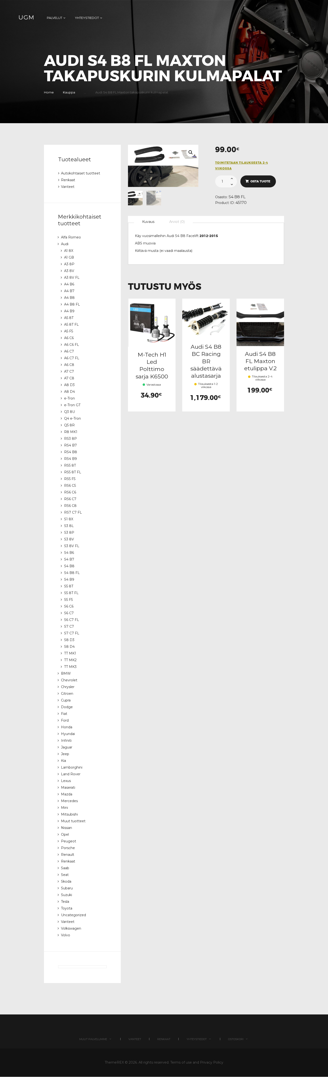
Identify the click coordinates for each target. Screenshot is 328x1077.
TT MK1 (70, 653)
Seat (65, 875)
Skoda (66, 881)
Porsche (68, 848)
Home (49, 92)
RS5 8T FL (72, 472)
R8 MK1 (70, 432)
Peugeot (68, 841)
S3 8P (69, 532)
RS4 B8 (70, 452)
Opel (65, 834)
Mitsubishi (69, 814)
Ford (65, 720)
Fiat (64, 714)
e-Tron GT (72, 405)
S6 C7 (69, 613)
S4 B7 (69, 559)
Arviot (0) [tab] (177, 222)
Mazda (66, 794)
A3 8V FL (71, 277)
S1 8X (68, 519)
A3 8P (69, 264)
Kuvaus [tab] (148, 222)
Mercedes (69, 801)
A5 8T (68, 318)
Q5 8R (69, 425)
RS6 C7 (70, 499)
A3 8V (69, 271)
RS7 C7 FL (73, 512)
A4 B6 (69, 284)
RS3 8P (70, 438)
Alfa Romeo (71, 237)
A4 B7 (69, 291)
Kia (63, 761)
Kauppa (69, 92)
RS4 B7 (70, 445)
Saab (65, 868)
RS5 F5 (69, 479)
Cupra (66, 700)
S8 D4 (69, 646)
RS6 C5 (70, 485)
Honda (66, 727)
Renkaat (68, 180)
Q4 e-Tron (72, 418)
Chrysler (67, 687)
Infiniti (66, 740)
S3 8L (69, 526)
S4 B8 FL (237, 197)
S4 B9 (69, 579)
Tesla (65, 901)
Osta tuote (260, 181)
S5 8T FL (71, 593)
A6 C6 (69, 338)
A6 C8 (69, 365)
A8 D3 (69, 385)
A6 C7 (69, 351)
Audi (64, 244)
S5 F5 (68, 599)
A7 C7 (69, 371)
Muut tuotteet (73, 821)
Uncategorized (73, 915)
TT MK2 (70, 660)
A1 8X (68, 251)
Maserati (68, 787)
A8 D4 (69, 391)
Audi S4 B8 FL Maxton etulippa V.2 (260, 361)
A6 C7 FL (71, 358)
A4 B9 (69, 311)
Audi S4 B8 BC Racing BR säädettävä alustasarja (206, 361)
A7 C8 (69, 378)
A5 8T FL (71, 324)
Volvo (65, 935)
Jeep (65, 754)
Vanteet (67, 187)
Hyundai (68, 734)
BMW (66, 673)
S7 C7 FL (71, 633)
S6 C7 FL (71, 620)
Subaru (67, 888)
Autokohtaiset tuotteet (80, 173)
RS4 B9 (70, 459)
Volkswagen (71, 928)
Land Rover (70, 774)
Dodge (67, 707)
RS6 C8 (70, 506)
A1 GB (69, 257)
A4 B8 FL (72, 304)
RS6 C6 (70, 492)
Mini (64, 807)
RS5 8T (70, 465)
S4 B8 (69, 566)
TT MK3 (70, 667)
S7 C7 (69, 626)
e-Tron (69, 398)
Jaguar (66, 747)
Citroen (67, 693)
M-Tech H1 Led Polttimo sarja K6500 (152, 365)
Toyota (66, 908)
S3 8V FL (71, 546)
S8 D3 (69, 640)
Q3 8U (69, 412)
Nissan (66, 828)
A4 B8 (69, 297)
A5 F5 (68, 331)
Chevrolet (69, 680)
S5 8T (68, 586)
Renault (67, 854)
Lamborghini (71, 767)
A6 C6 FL (71, 344)
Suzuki (66, 895)
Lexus (66, 781)
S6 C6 (68, 606)
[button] (190, 152)
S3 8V (69, 539)
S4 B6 (69, 552)
